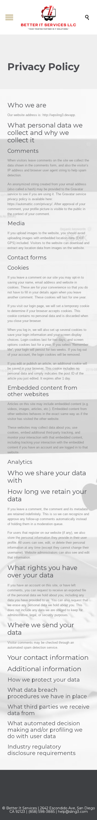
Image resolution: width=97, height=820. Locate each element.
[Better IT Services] (51, 17)
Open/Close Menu (9, 17)
